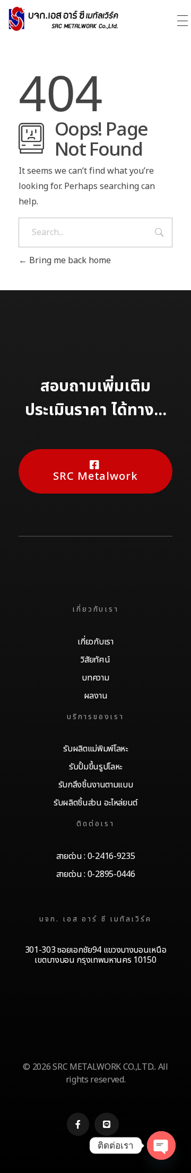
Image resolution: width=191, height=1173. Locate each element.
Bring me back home (69, 260)
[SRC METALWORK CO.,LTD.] (77, 18)
